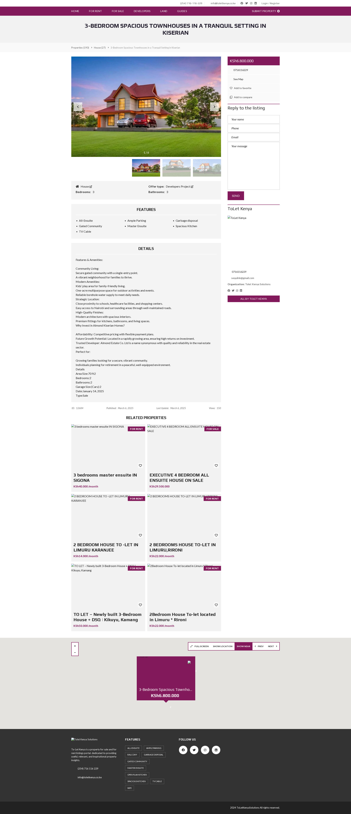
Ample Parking (153, 748)
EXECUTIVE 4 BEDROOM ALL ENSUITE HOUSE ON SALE (179, 477)
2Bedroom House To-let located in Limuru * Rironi (183, 617)
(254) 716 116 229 (88, 768)
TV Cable (157, 781)
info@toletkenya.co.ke (223, 3)
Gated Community (137, 761)
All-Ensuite (133, 748)
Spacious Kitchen (136, 781)
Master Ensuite (135, 768)
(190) (80, 47)
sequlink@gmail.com (242, 277)
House (85, 186)
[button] (214, 106)
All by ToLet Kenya (253, 298)
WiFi (129, 788)
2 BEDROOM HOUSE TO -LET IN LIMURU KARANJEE (105, 547)
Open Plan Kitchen (137, 775)
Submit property (264, 11)
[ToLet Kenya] (254, 242)
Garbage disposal (153, 754)
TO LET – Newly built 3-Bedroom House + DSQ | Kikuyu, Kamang (107, 617)
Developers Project (178, 186)
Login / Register (271, 3)
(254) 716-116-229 (191, 3)
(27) (100, 47)
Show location (222, 646)
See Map (238, 79)
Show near (243, 646)
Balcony (132, 754)
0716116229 (240, 70)
